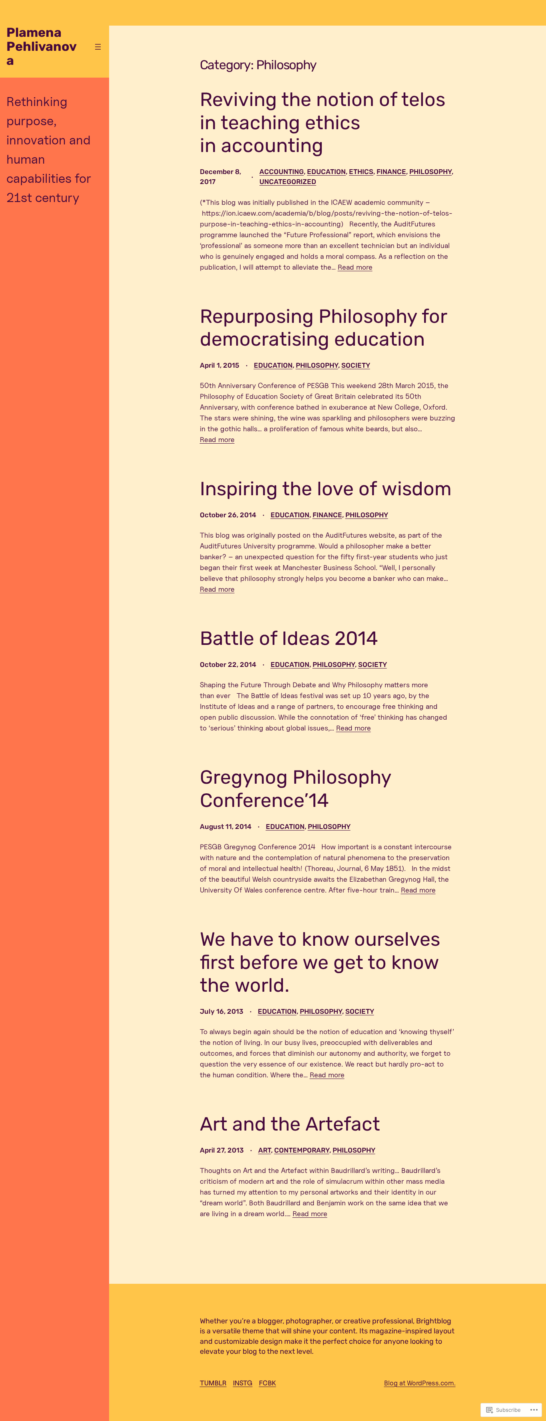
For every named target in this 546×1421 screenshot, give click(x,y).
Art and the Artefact (290, 1124)
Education (326, 172)
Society (355, 365)
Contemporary (301, 1150)
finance (391, 172)
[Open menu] (98, 47)
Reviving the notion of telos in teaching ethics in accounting (322, 122)
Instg (243, 1383)
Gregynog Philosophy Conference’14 (295, 789)
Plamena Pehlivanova (41, 46)
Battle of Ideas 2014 (289, 638)
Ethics (361, 172)
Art (264, 1150)
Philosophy (430, 172)
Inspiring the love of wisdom (326, 488)
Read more (355, 267)
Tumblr (213, 1383)
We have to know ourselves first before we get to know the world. (320, 962)
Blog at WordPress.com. (420, 1383)
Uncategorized (287, 182)
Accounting (281, 172)
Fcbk (267, 1383)
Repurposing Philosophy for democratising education (323, 328)
